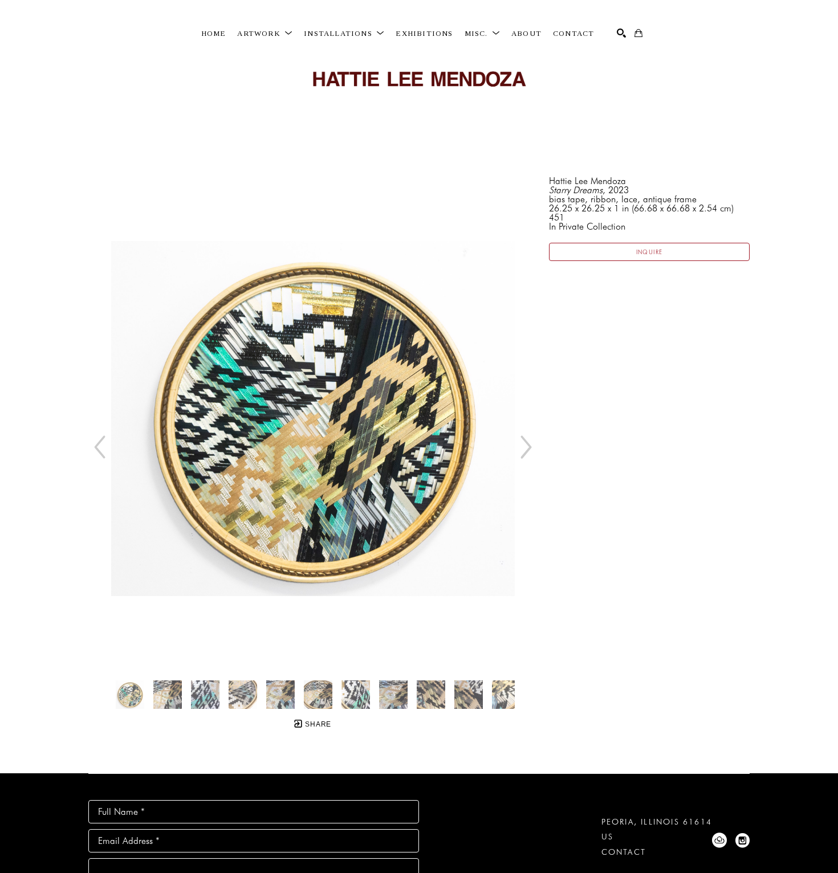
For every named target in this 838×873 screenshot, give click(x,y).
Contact (623, 852)
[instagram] (742, 840)
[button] (264, 33)
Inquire (649, 251)
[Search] (621, 33)
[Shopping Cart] (638, 33)
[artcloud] (719, 840)
